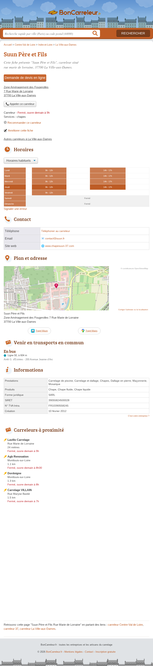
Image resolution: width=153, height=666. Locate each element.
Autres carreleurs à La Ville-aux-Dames (28, 139)
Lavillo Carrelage (18, 439)
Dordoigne (14, 473)
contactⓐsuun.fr (55, 238)
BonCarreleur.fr (76, 15)
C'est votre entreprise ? (138, 416)
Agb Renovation (18, 456)
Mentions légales (73, 651)
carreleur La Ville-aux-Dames (37, 628)
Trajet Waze (42, 331)
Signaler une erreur (15, 208)
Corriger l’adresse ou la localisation (133, 310)
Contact (89, 651)
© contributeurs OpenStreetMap (134, 268)
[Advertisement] (118, 75)
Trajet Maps (91, 331)
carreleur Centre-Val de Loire (125, 624)
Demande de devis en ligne (25, 78)
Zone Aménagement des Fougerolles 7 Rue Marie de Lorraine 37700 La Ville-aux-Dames (26, 91)
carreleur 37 (11, 628)
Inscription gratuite (105, 651)
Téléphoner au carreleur (55, 231)
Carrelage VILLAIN (19, 490)
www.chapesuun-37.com (59, 246)
